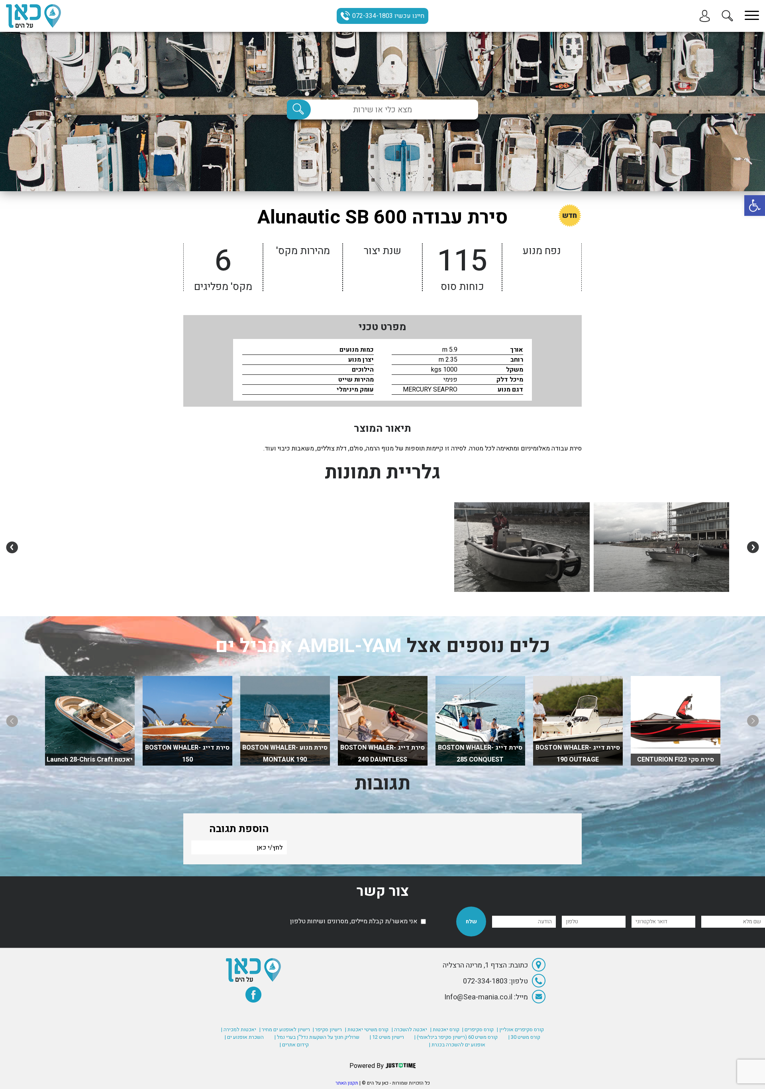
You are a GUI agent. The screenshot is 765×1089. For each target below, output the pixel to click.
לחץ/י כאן (270, 847)
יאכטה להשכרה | (409, 1029)
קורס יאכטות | (444, 1029)
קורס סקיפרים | (478, 1029)
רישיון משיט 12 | (387, 1037)
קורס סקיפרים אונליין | (520, 1029)
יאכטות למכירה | (238, 1029)
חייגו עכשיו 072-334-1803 (388, 16)
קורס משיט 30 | (524, 1037)
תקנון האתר (346, 1083)
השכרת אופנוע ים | (244, 1037)
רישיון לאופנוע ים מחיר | (284, 1029)
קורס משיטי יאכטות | (366, 1029)
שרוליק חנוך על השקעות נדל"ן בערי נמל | (317, 1037)
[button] (754, 205)
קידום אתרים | (294, 1044)
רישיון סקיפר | (327, 1029)
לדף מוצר (675, 753)
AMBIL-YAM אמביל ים (308, 646)
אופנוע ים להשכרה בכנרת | (457, 1044)
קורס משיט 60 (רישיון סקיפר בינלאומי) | (456, 1037)
